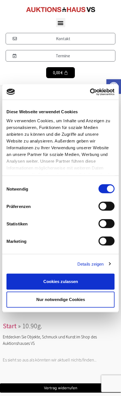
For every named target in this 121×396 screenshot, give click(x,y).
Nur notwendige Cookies (60, 299)
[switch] (106, 206)
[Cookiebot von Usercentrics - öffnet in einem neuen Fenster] (90, 92)
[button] (60, 22)
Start (10, 326)
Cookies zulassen (60, 281)
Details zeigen (90, 263)
